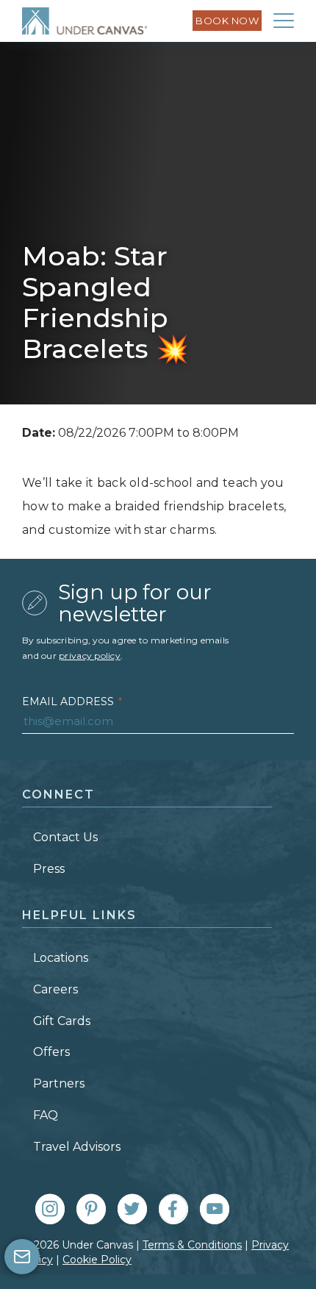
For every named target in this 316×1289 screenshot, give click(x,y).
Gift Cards (61, 1021)
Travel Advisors (77, 1147)
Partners (59, 1083)
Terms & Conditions (192, 1244)
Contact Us (65, 837)
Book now (227, 20)
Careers (55, 989)
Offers (51, 1052)
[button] (283, 20)
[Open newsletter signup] (22, 1256)
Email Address (72, 701)
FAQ (45, 1115)
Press (49, 869)
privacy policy (90, 655)
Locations (60, 958)
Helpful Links (79, 915)
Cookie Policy (97, 1259)
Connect (58, 794)
